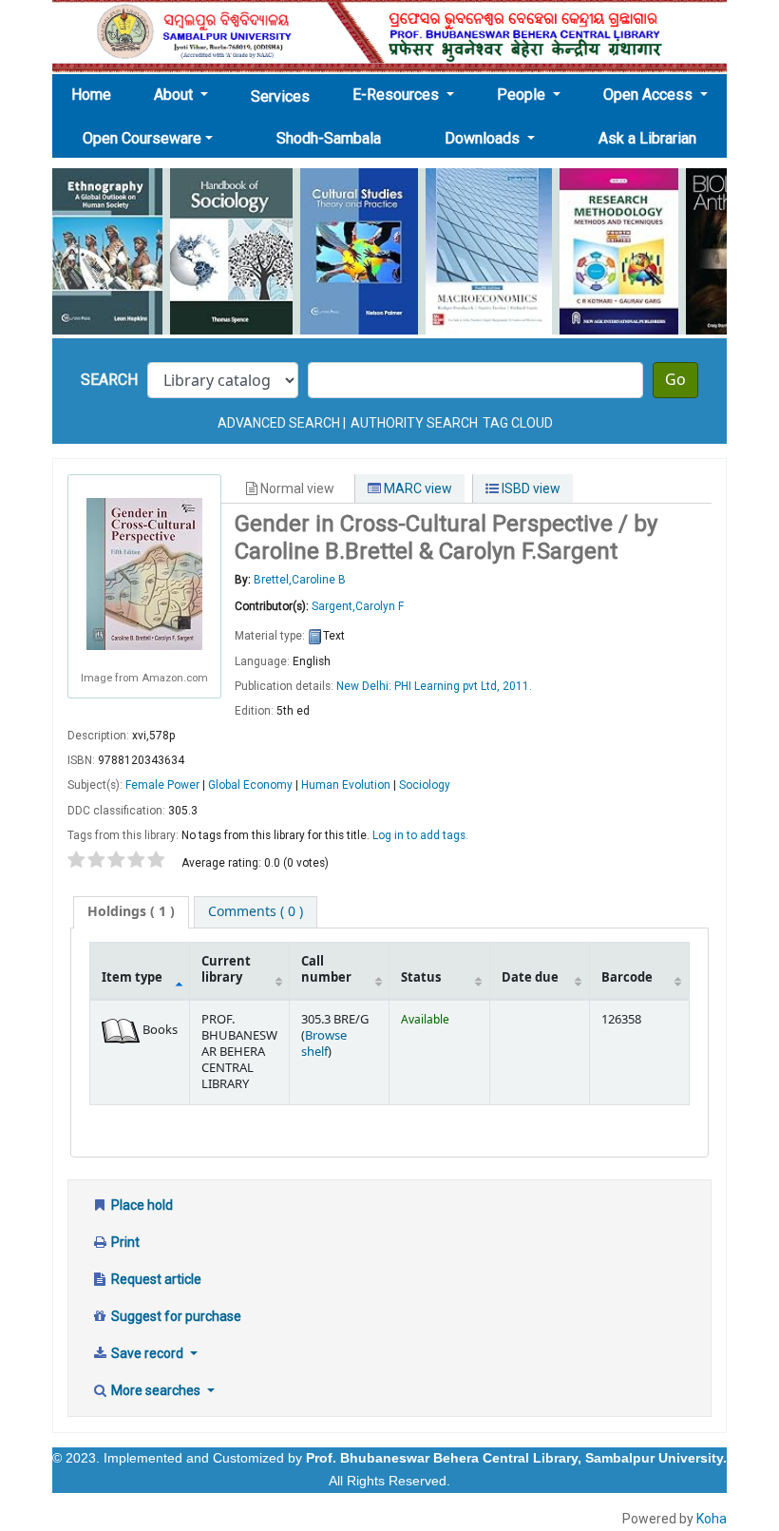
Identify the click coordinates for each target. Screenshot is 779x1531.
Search (109, 380)
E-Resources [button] (397, 95)
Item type (132, 977)
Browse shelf (324, 1044)
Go (675, 380)
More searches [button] (155, 1390)
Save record (147, 1353)
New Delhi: (365, 686)
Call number (326, 969)
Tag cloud (518, 423)
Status (421, 977)
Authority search (414, 423)
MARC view (416, 488)
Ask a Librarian (647, 138)
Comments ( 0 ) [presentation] (255, 912)
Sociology (424, 785)
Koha (711, 1518)
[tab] (131, 912)
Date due (530, 977)
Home (97, 94)
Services (280, 96)
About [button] (175, 95)
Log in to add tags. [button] (420, 835)
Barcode (627, 977)
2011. (517, 686)
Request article (154, 1279)
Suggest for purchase (174, 1316)
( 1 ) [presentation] (131, 912)
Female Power (162, 785)
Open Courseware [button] (142, 138)
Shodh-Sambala (328, 138)
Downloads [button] (484, 138)
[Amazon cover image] (144, 573)
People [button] (523, 95)
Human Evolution (345, 785)
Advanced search (279, 423)
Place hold (140, 1205)
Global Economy (250, 785)
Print (124, 1242)
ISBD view (529, 488)
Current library (226, 969)
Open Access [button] (649, 95)
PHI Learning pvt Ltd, (448, 686)
